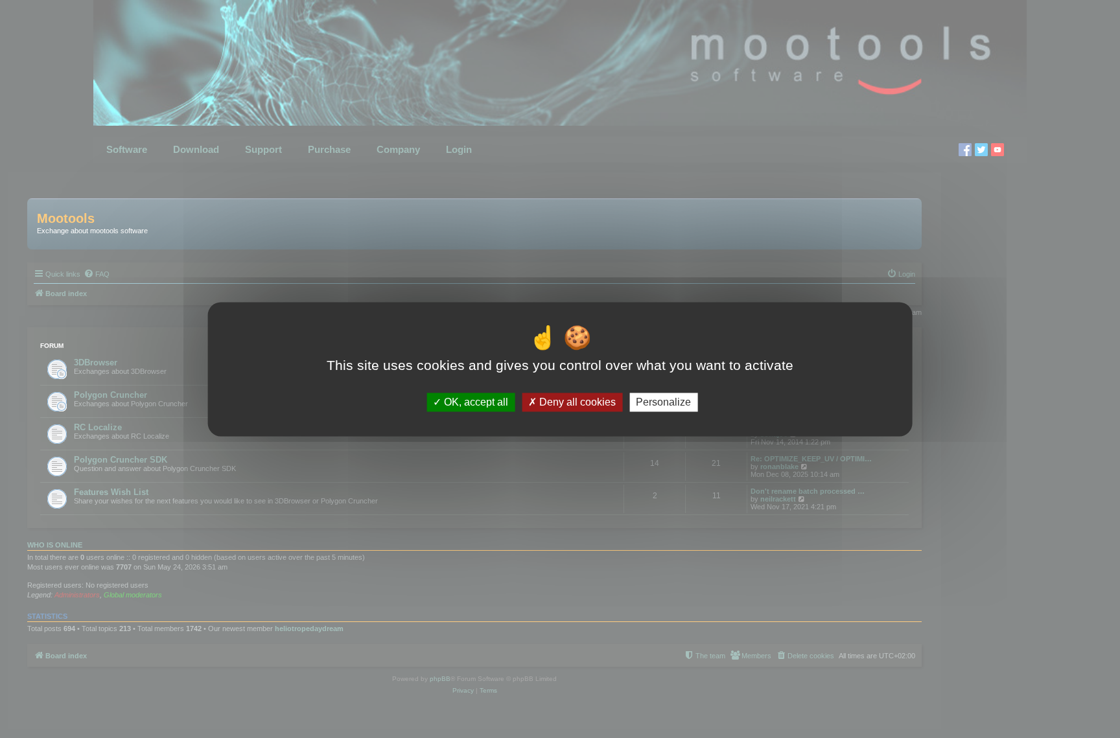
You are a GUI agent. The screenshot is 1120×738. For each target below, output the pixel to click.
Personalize (663, 402)
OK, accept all (474, 402)
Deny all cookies (576, 402)
